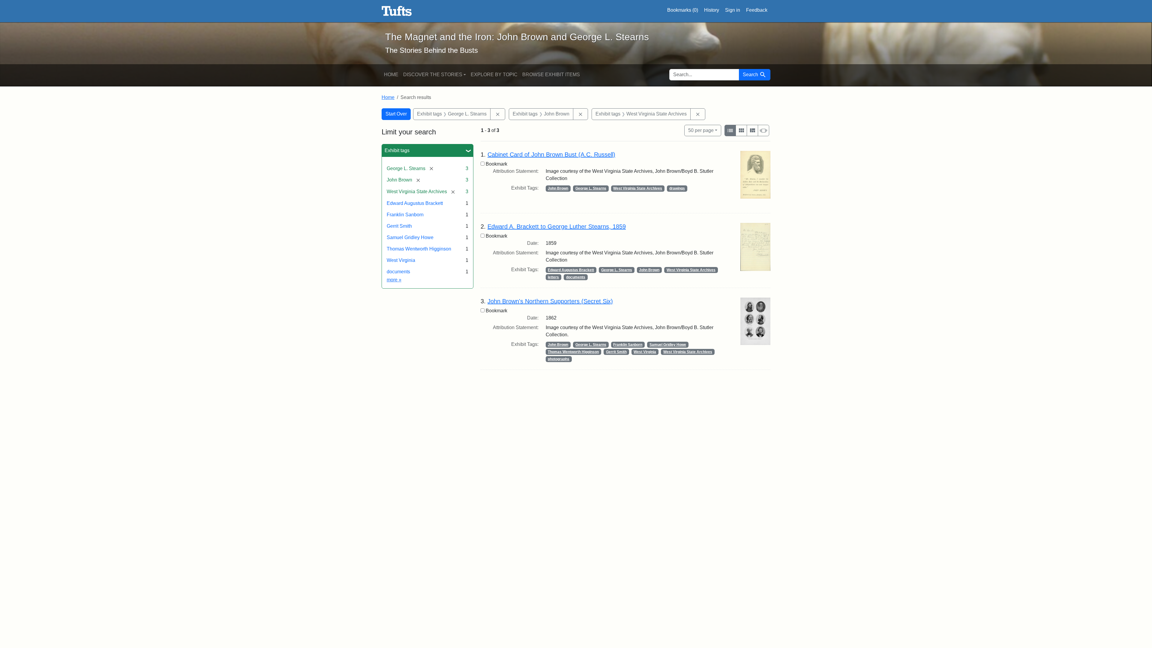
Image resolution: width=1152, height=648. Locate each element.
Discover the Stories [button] (432, 74)
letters (553, 277)
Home (391, 74)
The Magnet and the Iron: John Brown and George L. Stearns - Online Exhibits (397, 11)
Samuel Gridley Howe (410, 237)
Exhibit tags (397, 150)
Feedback (756, 10)
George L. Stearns (590, 188)
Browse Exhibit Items (551, 74)
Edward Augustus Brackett (415, 203)
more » (394, 279)
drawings (677, 188)
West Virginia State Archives (637, 188)
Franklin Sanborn (405, 214)
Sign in (732, 10)
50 (701, 130)
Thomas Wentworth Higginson (419, 248)
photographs (558, 359)
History (711, 10)
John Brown (558, 188)
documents (398, 271)
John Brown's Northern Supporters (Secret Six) (550, 301)
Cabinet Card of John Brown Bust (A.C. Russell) (551, 154)
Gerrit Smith (399, 226)
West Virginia (401, 260)
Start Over (396, 113)
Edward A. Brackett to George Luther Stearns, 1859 (557, 226)
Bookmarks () (682, 10)
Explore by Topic (494, 74)
